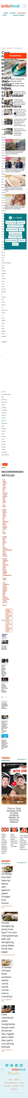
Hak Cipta (7, 1086)
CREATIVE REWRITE (15, 237)
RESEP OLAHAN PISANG (15, 226)
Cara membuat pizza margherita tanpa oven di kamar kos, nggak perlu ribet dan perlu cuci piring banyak (8, 1030)
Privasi (21, 1083)
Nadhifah (3, 110)
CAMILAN (22, 240)
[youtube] (21, 1065)
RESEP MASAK (10, 222)
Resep (6, 13)
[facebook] (6, 1065)
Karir (22, 1086)
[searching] (24, 6)
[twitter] (16, 1065)
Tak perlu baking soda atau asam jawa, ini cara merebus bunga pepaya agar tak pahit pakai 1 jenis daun (5, 493)
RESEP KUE (20, 222)
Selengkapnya (21, 759)
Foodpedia (21, 13)
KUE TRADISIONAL (15, 233)
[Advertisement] (14, 32)
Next (4, 464)
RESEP (22, 229)
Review (13, 13)
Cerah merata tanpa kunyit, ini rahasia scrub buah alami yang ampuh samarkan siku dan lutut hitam (14, 189)
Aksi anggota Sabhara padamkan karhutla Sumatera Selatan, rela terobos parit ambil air (14, 152)
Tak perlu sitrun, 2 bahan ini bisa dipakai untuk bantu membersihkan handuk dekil (20, 132)
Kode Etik (15, 1086)
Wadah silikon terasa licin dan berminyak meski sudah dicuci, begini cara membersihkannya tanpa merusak (14, 83)
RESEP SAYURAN (12, 229)
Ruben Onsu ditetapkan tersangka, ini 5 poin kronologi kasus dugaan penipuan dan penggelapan (15, 170)
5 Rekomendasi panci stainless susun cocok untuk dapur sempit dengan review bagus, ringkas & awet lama (20, 112)
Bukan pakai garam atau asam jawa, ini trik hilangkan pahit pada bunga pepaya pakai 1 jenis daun (6, 521)
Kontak (16, 1080)
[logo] (10, 6)
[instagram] (11, 1065)
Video (4, 15)
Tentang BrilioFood (10, 1083)
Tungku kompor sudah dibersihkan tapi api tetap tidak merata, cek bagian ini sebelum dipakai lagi (20, 122)
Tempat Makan (18, 15)
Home (3, 48)
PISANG (15, 244)
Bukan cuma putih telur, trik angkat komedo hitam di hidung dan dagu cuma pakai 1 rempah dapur (15, 207)
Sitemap (14, 1089)
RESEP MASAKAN (11, 240)
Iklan (10, 1080)
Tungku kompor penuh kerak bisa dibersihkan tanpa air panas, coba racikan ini (20, 103)
